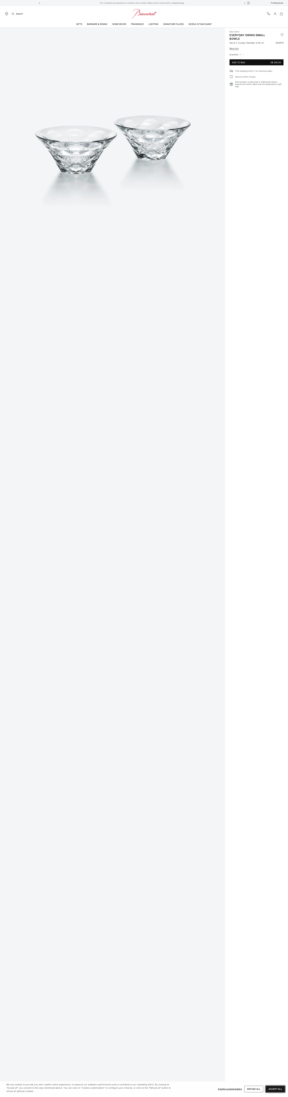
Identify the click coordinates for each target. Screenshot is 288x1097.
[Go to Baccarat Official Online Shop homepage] (144, 13)
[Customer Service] (269, 14)
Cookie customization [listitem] (230, 1089)
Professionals (277, 3)
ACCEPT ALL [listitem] (275, 1089)
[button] (39, 3)
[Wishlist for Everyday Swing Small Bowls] (282, 37)
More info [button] (234, 48)
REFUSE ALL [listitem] (253, 1089)
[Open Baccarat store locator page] (6, 14)
